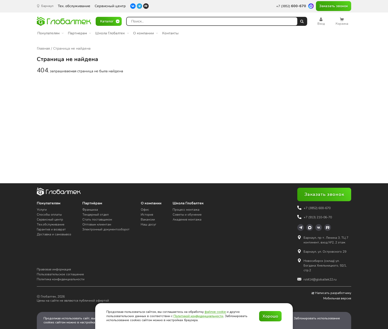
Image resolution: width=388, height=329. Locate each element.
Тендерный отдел (95, 214)
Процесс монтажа (186, 210)
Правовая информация (54, 269)
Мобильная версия (337, 298)
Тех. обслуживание (74, 6)
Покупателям (48, 33)
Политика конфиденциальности (60, 279)
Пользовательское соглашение (60, 274)
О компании (143, 33)
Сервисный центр (110, 6)
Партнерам (77, 33)
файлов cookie (215, 312)
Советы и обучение (187, 214)
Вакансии (148, 219)
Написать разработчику (333, 293)
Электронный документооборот (106, 229)
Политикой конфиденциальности (198, 316)
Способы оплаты (49, 214)
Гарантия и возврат (51, 229)
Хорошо (270, 316)
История (147, 214)
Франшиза (90, 210)
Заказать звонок (333, 6)
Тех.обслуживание (50, 224)
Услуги (42, 210)
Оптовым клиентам (96, 224)
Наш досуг (148, 224)
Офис (145, 210)
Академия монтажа (187, 219)
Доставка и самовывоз (54, 234)
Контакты (170, 33)
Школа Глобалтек (110, 33)
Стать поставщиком (97, 219)
